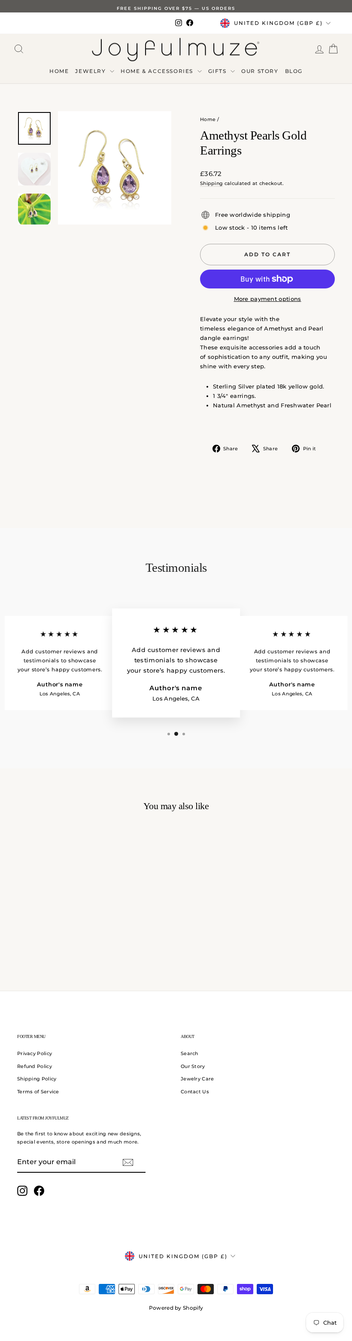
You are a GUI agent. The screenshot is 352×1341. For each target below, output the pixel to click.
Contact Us (195, 1092)
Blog (294, 71)
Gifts (218, 71)
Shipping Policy (37, 1079)
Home (59, 71)
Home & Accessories (158, 71)
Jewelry (91, 71)
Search (189, 1053)
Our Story (259, 71)
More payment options (267, 298)
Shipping (211, 183)
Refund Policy (34, 1066)
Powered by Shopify (176, 1308)
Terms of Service (38, 1092)
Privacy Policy (34, 1053)
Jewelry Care (197, 1079)
